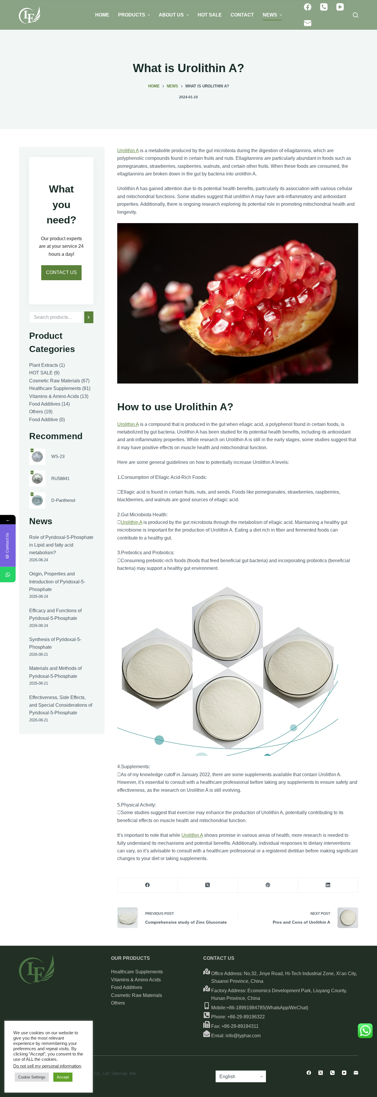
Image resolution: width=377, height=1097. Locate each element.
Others (118, 1002)
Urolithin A (128, 150)
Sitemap (119, 1073)
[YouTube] (340, 7)
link (133, 1073)
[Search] (88, 317)
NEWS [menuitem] (270, 14)
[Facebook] (307, 7)
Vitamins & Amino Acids (136, 979)
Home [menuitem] (102, 14)
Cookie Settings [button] (31, 1077)
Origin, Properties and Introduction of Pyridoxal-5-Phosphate (57, 581)
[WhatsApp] (8, 574)
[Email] (307, 23)
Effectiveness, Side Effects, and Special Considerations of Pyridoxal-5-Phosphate (60, 705)
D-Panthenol (63, 500)
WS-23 (58, 456)
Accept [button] (63, 1077)
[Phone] (324, 7)
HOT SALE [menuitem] (210, 14)
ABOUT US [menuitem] (171, 14)
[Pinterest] (268, 885)
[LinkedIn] (328, 885)
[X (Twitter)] (208, 885)
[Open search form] (355, 15)
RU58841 (60, 478)
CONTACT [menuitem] (242, 14)
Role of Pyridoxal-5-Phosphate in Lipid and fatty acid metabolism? (61, 545)
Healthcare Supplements (137, 971)
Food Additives (126, 987)
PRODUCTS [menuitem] (131, 14)
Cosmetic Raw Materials (136, 995)
